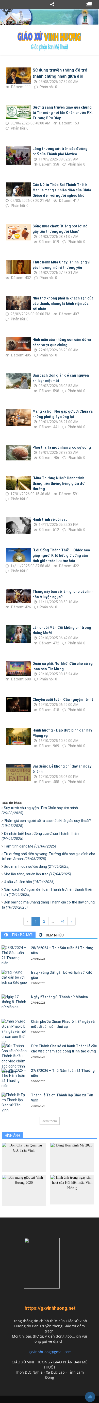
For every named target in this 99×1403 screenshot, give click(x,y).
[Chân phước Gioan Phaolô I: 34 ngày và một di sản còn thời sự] (14, 1032)
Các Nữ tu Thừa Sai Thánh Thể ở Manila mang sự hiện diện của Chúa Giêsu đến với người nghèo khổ (61, 190)
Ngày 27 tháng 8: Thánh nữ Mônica (59, 997)
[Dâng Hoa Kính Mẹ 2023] (72, 1157)
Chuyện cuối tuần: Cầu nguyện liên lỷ (62, 700)
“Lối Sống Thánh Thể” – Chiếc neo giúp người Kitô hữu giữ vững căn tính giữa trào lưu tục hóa (61, 555)
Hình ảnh (12, 1135)
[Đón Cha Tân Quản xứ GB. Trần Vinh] (24, 1157)
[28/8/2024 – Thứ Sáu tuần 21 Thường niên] (14, 955)
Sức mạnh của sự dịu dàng (37, 866)
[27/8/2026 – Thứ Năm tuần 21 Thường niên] (14, 1078)
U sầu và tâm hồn (29, 882)
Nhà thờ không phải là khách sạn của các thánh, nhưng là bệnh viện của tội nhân (62, 303)
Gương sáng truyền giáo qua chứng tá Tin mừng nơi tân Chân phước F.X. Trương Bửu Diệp (62, 112)
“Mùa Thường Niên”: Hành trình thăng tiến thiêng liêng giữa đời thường (59, 483)
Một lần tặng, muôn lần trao (37, 874)
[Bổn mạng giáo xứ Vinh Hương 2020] (24, 1190)
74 (62, 921)
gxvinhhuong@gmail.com (50, 1351)
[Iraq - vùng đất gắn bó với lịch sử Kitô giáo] (14, 977)
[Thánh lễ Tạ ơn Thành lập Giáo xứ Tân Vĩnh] (14, 1103)
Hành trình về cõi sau (50, 519)
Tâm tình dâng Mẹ (30, 846)
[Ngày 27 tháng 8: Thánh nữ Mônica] (14, 1002)
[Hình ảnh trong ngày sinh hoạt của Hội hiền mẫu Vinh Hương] (72, 1189)
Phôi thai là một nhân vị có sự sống (61, 447)
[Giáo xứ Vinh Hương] (49, 40)
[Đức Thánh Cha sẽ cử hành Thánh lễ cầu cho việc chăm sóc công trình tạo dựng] (14, 1058)
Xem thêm (49, 1121)
